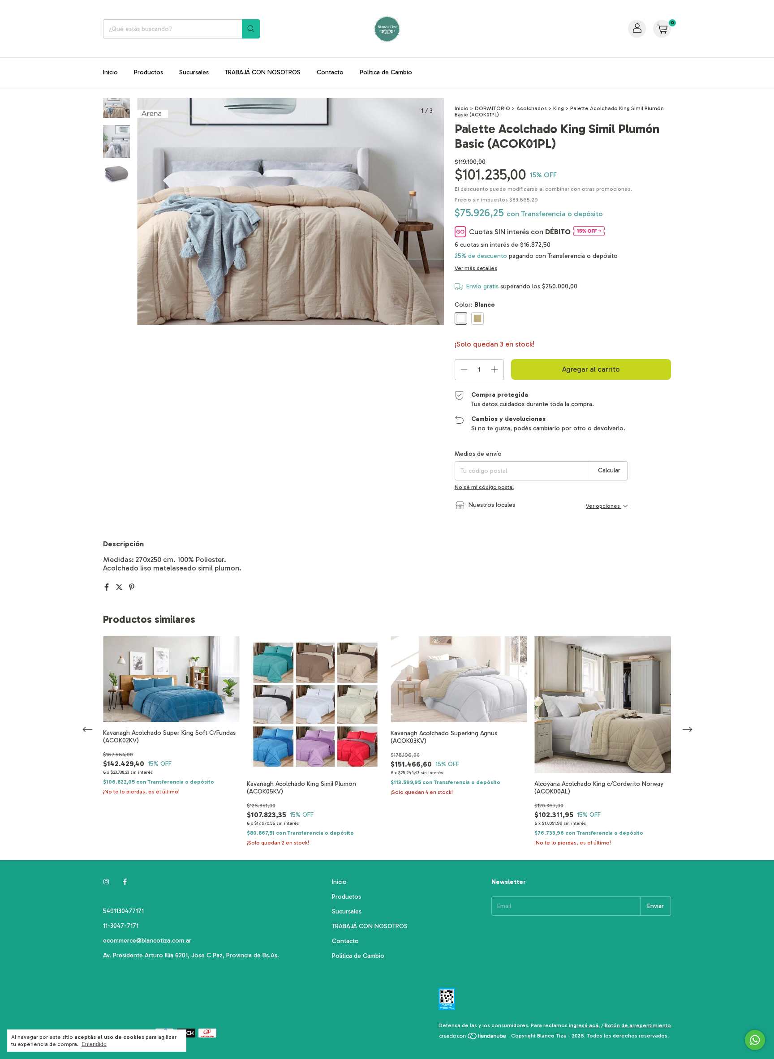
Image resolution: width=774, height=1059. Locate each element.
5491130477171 (123, 911)
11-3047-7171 (120, 926)
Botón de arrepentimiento (638, 1025)
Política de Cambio (386, 72)
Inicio (110, 72)
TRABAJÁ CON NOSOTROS (263, 72)
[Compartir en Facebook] (107, 587)
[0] (662, 29)
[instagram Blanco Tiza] (106, 882)
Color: (475, 305)
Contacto (330, 72)
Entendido (94, 1044)
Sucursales (194, 72)
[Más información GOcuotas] (589, 231)
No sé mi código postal (484, 487)
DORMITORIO (492, 108)
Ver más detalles (476, 268)
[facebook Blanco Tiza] (125, 882)
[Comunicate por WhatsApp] (755, 1040)
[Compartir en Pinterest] (131, 587)
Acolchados (531, 108)
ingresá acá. (584, 1025)
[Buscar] (251, 29)
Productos (148, 72)
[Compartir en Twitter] (120, 587)
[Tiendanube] (473, 1038)
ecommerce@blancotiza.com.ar (147, 940)
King (558, 108)
